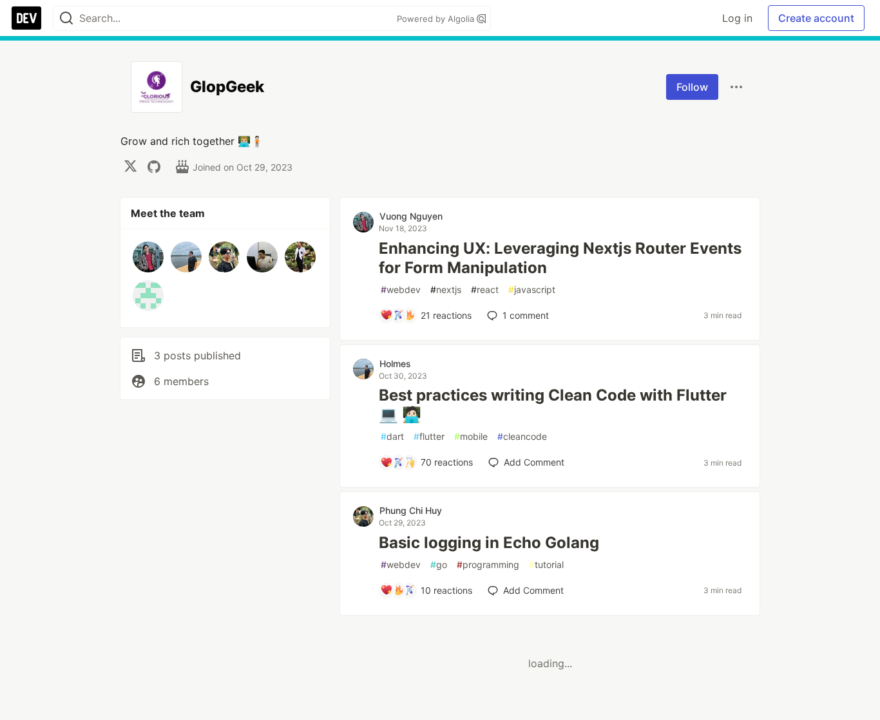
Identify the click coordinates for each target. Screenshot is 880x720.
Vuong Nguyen (411, 216)
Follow (692, 87)
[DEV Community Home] (26, 18)
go (438, 564)
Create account (816, 18)
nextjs (445, 289)
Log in (737, 18)
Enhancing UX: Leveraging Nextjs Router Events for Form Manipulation (560, 258)
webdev (401, 289)
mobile (471, 436)
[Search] (66, 18)
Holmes (395, 363)
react (485, 289)
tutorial (546, 564)
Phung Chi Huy (410, 510)
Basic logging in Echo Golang (489, 542)
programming (488, 564)
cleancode (522, 436)
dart (392, 436)
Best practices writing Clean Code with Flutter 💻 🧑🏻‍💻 (553, 405)
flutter (429, 436)
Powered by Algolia (437, 19)
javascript (531, 289)
